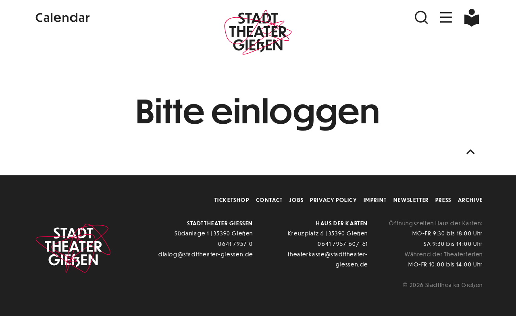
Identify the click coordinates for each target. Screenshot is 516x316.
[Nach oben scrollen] (472, 152)
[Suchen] (422, 17)
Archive (470, 199)
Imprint (375, 199)
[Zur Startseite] (258, 34)
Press (443, 199)
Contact (269, 199)
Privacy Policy (333, 199)
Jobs (296, 199)
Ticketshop (232, 199)
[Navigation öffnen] (446, 17)
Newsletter (411, 199)
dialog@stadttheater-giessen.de (205, 254)
